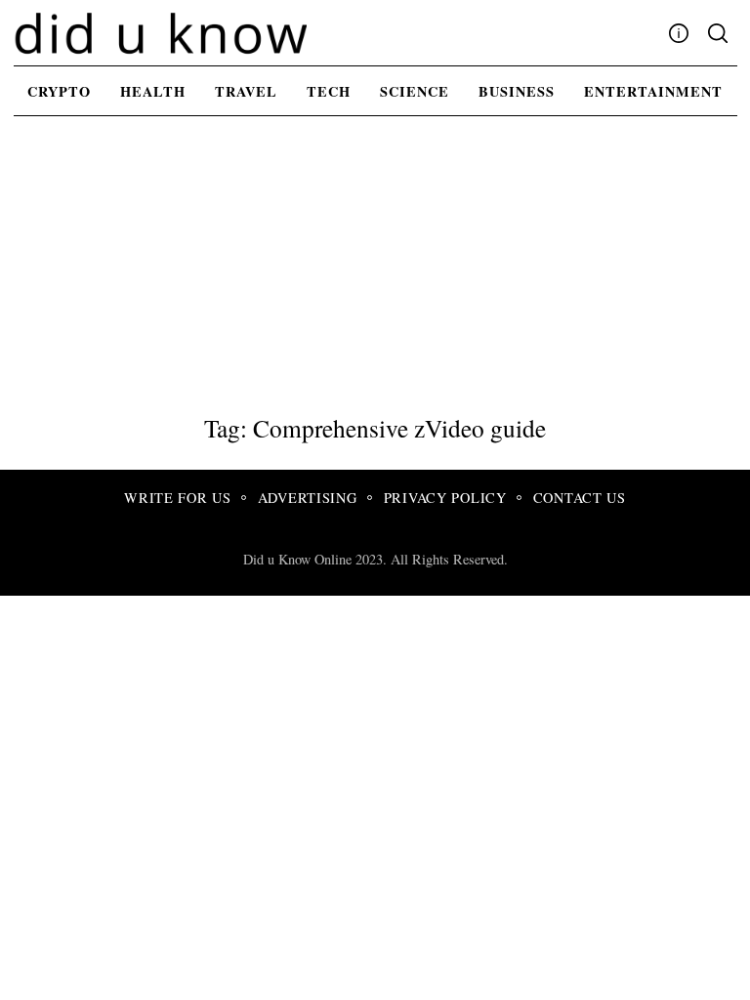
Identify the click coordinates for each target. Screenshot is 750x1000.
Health (153, 91)
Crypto (59, 91)
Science (414, 91)
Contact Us (579, 497)
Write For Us (177, 497)
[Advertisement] (375, 266)
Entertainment (653, 91)
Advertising (307, 497)
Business (517, 91)
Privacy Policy (445, 497)
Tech (329, 91)
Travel (246, 91)
